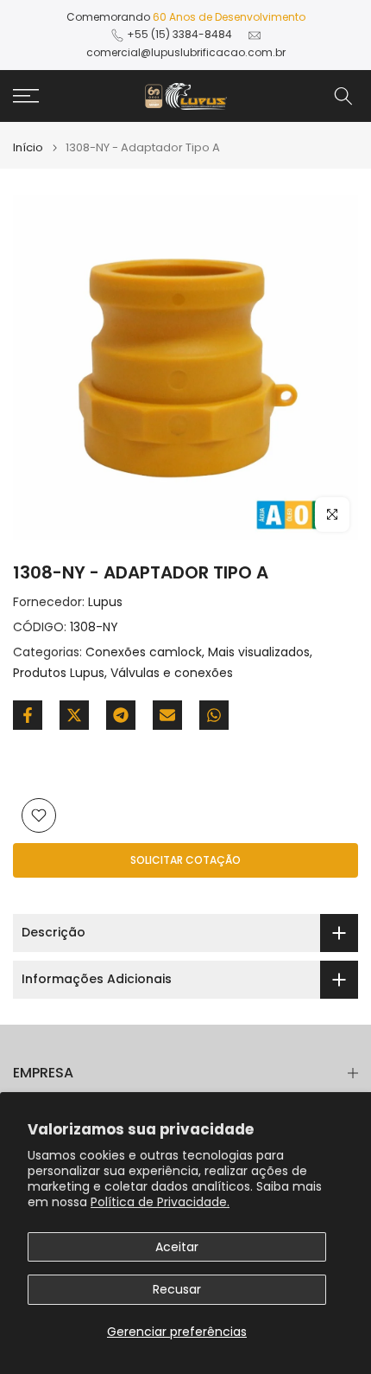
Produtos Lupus (58, 672)
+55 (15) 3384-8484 (179, 34)
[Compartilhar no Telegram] (120, 715)
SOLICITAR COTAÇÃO (185, 860)
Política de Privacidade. (160, 1202)
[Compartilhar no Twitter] (74, 715)
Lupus (105, 601)
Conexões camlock (143, 652)
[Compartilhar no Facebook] (27, 715)
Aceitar (176, 1247)
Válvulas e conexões (171, 672)
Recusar (177, 1289)
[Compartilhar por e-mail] (167, 715)
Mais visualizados (259, 652)
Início (28, 147)
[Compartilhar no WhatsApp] (214, 715)
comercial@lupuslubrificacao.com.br (186, 52)
